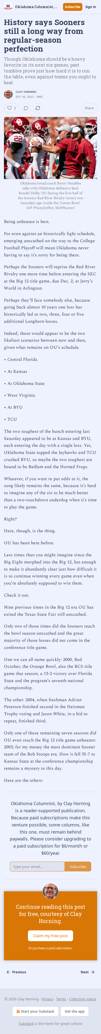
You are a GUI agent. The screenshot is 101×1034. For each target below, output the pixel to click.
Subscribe (72, 7)
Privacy (47, 999)
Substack (26, 1023)
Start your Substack (37, 1011)
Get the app (75, 1011)
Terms (61, 999)
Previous (19, 972)
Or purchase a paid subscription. (50, 948)
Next (85, 972)
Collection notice (82, 999)
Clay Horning (26, 92)
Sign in (90, 7)
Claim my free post (50, 935)
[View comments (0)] (26, 108)
